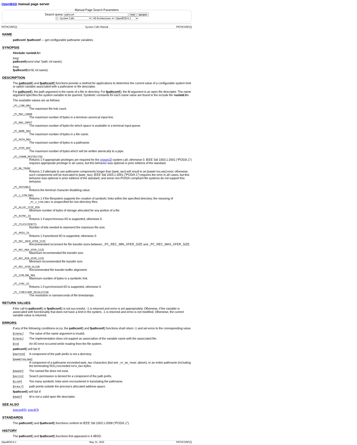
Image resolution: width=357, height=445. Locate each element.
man (132, 14)
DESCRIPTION (13, 78)
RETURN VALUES (16, 303)
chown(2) (106, 159)
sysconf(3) (19, 409)
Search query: (54, 14)
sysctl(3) (33, 409)
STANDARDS (12, 417)
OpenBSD (9, 4)
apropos (143, 14)
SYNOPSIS (10, 47)
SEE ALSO (10, 404)
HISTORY (9, 431)
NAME (7, 34)
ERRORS (9, 323)
